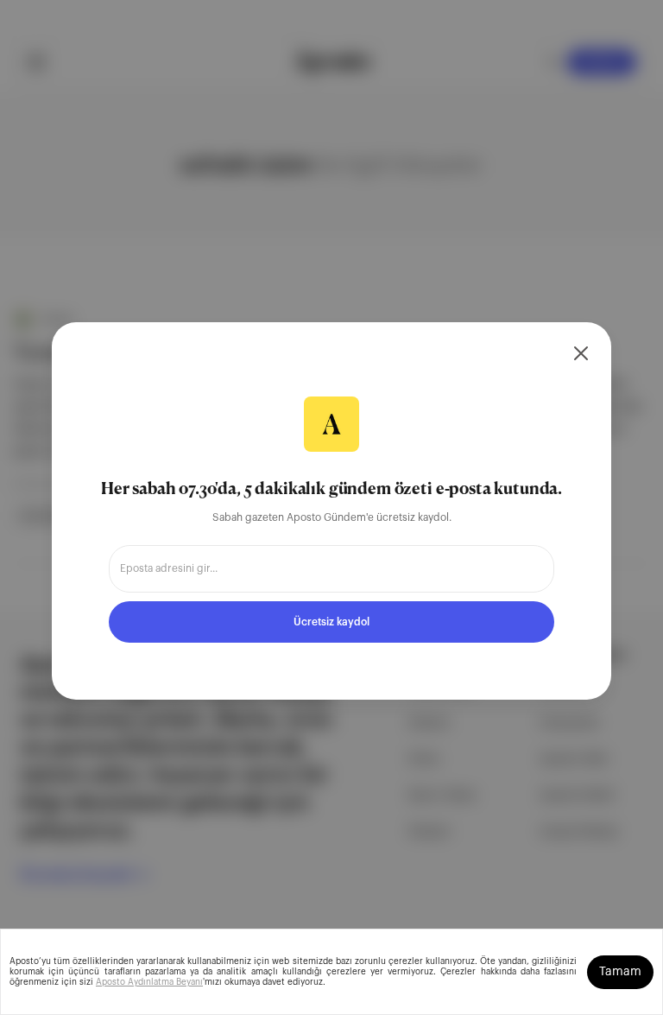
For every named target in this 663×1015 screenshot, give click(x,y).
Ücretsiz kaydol (331, 622)
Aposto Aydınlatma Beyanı (149, 982)
